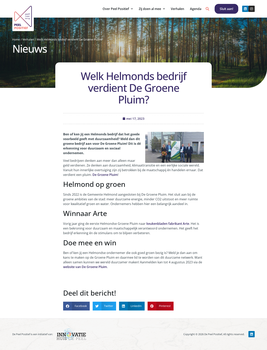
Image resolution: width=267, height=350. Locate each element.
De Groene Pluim (105, 175)
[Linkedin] (245, 9)
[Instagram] (251, 9)
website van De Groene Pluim (85, 267)
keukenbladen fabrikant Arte (167, 223)
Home (16, 39)
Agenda (195, 9)
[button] (207, 9)
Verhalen (177, 9)
